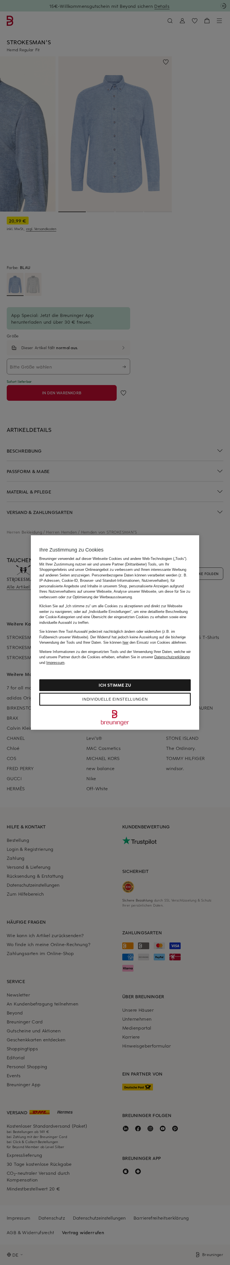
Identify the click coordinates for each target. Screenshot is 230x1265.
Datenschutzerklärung (172, 657)
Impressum (55, 663)
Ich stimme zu (115, 685)
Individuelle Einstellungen (115, 699)
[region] (115, 632)
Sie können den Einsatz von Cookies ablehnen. (145, 642)
